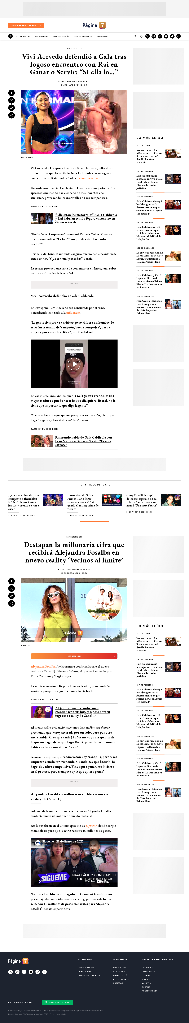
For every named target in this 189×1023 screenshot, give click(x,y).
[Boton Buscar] (135, 36)
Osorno (146, 987)
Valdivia (146, 983)
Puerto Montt (149, 991)
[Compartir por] (11, 115)
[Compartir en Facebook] (11, 93)
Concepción (148, 971)
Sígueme (91, 825)
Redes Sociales (83, 36)
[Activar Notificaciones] (141, 36)
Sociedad (102, 36)
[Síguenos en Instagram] (153, 36)
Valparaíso (148, 968)
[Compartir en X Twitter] (11, 100)
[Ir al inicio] (10, 36)
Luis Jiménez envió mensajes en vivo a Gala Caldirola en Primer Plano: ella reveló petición (149, 182)
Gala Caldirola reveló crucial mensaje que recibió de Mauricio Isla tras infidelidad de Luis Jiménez (148, 233)
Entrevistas (23, 36)
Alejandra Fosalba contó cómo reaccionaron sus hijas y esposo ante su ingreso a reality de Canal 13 (82, 712)
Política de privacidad (20, 1002)
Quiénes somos (86, 968)
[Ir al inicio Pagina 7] (94, 25)
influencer (73, 312)
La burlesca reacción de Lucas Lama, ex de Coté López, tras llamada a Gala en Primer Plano (149, 257)
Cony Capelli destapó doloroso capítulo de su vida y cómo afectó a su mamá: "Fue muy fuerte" (141, 500)
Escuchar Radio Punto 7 (24, 25)
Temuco (146, 979)
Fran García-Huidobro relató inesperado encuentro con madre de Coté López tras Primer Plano (149, 307)
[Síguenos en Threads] (178, 36)
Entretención (61, 36)
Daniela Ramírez (81, 81)
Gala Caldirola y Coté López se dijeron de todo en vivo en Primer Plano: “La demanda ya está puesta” (149, 281)
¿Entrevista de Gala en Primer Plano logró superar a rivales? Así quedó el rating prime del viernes (83, 502)
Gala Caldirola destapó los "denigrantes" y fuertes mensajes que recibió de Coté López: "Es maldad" (149, 207)
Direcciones (84, 971)
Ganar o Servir (88, 178)
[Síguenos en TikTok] (172, 36)
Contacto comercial (89, 975)
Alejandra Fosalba (43, 666)
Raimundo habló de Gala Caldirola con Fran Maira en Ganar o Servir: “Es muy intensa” (83, 441)
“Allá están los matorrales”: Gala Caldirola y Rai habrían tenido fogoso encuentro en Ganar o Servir (86, 218)
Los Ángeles (148, 975)
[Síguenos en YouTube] (166, 36)
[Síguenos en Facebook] (160, 36)
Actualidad (41, 36)
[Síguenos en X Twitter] (147, 36)
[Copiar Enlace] (11, 108)
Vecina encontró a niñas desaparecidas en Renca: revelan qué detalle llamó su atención (149, 156)
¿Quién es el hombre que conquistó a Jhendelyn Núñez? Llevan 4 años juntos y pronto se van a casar (24, 502)
